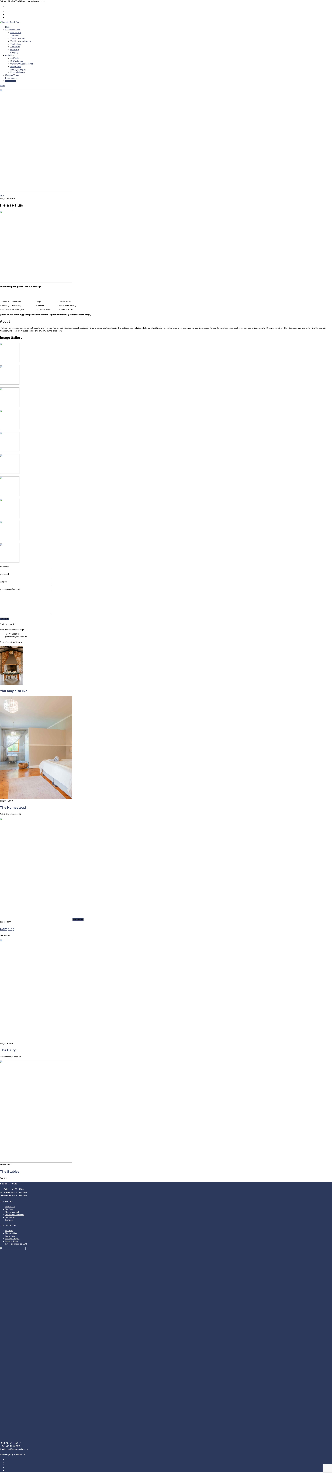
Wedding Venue (12, 75)
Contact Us (10, 81)
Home (8, 27)
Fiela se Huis (15, 32)
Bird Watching (16, 61)
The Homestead (17, 38)
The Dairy (14, 35)
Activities (9, 55)
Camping (14, 52)
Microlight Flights (18, 69)
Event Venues (11, 78)
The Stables (15, 44)
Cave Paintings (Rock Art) (21, 64)
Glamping (14, 49)
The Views (15, 47)
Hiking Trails (15, 67)
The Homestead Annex (20, 41)
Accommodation (12, 30)
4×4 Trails (14, 58)
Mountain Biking (17, 72)
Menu (2, 85)
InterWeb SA (19, 1454)
